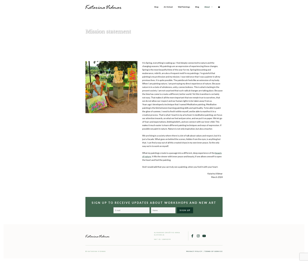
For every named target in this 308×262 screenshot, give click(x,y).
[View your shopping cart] (219, 7)
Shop (156, 7)
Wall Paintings (184, 7)
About (207, 7)
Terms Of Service (213, 251)
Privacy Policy (194, 251)
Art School (168, 7)
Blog (197, 7)
